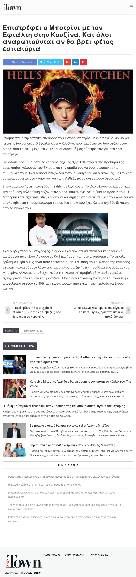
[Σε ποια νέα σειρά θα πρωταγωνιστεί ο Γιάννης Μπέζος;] (14, 430)
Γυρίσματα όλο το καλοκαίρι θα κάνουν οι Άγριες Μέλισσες (72, 445)
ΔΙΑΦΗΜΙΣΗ (52, 555)
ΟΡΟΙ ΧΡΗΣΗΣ (99, 555)
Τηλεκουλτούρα (33, 330)
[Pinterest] (83, 62)
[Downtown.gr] (12, 6)
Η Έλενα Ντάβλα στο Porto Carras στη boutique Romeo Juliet (44, 484)
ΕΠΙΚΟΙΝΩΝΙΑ (74, 555)
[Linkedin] (75, 62)
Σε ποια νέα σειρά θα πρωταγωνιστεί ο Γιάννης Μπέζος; (70, 425)
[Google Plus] (67, 62)
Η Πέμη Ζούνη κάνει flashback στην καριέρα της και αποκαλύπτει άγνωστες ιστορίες (64, 406)
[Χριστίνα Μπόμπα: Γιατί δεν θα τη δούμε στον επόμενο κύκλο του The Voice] (14, 388)
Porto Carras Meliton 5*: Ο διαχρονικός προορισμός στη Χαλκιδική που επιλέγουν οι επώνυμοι (64, 476)
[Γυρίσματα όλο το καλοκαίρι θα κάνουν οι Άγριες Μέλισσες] (14, 450)
